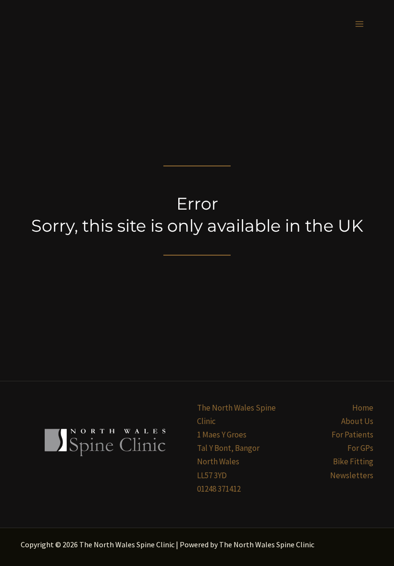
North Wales (218, 461)
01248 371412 (219, 488)
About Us (357, 421)
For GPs (360, 448)
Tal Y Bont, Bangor (228, 448)
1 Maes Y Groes (221, 434)
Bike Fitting (353, 461)
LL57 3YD (212, 475)
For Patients (352, 434)
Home (362, 407)
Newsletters (351, 475)
